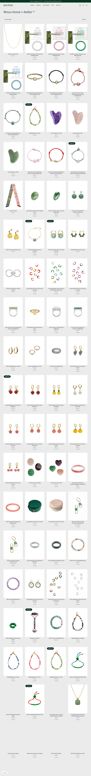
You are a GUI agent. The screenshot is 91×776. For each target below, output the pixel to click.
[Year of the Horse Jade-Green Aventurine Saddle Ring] (77, 311)
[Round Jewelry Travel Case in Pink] (56, 506)
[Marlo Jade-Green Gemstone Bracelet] (34, 234)
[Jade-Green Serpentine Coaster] (77, 737)
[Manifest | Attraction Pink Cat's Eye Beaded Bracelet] (56, 38)
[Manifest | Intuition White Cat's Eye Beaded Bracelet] (34, 38)
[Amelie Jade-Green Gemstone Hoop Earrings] (34, 583)
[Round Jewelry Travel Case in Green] (34, 506)
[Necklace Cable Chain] (13, 38)
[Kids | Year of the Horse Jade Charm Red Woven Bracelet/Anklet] (56, 156)
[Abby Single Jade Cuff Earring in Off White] (77, 583)
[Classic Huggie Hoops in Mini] (34, 350)
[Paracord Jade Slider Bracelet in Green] (13, 698)
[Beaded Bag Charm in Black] (77, 622)
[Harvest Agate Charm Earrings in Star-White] (77, 389)
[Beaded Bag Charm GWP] (34, 117)
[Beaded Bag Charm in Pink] (34, 661)
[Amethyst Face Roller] (34, 622)
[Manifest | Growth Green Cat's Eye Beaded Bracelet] (77, 38)
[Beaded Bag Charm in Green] (56, 661)
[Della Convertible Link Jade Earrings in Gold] (13, 544)
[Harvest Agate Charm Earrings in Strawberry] (34, 389)
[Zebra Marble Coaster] (56, 737)
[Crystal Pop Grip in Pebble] (34, 467)
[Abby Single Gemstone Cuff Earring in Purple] (77, 272)
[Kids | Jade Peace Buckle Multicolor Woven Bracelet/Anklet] (34, 77)
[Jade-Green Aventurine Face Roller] (34, 737)
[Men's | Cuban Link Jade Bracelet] (56, 622)
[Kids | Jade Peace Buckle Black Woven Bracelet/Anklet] (56, 77)
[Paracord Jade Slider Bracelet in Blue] (77, 661)
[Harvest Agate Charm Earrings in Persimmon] (34, 428)
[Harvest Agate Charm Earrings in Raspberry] (13, 389)
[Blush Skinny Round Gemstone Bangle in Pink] (13, 506)
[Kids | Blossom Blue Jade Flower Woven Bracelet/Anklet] (13, 117)
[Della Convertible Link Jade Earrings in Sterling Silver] (77, 506)
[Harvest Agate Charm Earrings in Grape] (77, 350)
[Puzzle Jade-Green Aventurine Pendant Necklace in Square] (77, 698)
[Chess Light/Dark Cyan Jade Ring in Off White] (34, 544)
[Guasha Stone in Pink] (77, 117)
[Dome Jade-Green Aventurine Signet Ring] (34, 195)
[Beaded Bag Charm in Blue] (13, 661)
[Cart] (86, 5)
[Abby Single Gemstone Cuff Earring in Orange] (34, 272)
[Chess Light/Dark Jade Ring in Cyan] (56, 544)
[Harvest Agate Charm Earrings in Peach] (56, 428)
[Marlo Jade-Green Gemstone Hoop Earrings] (56, 234)
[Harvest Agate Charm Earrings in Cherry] (13, 467)
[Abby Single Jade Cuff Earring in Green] (13, 622)
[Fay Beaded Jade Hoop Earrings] (77, 234)
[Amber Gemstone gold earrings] (13, 234)
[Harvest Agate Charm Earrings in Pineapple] (56, 389)
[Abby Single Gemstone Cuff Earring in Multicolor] (56, 583)
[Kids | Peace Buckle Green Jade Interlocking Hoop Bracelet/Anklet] (77, 156)
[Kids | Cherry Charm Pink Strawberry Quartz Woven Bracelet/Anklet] (77, 77)
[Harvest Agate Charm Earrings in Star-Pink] (13, 428)
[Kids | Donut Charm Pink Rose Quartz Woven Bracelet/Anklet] (34, 156)
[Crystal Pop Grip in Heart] (56, 467)
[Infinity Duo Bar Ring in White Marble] (13, 272)
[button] (32, 5)
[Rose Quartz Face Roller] (13, 737)
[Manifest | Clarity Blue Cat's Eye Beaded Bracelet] (13, 77)
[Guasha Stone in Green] (13, 156)
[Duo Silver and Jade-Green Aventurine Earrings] (77, 195)
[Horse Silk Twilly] (13, 195)
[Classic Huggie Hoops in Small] (13, 350)
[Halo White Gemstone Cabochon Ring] (34, 311)
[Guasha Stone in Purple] (56, 117)
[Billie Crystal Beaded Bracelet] (13, 583)
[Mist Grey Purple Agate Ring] (56, 350)
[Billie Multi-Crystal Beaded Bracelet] (77, 544)
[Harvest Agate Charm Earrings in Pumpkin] (77, 428)
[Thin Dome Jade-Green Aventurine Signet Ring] (56, 195)
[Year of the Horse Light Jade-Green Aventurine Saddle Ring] (13, 311)
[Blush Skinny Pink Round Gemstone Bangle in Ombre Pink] (77, 467)
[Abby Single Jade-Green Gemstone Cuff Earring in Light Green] (56, 272)
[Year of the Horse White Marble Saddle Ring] (56, 311)
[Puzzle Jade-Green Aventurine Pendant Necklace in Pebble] (56, 698)
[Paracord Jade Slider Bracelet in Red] (34, 698)
